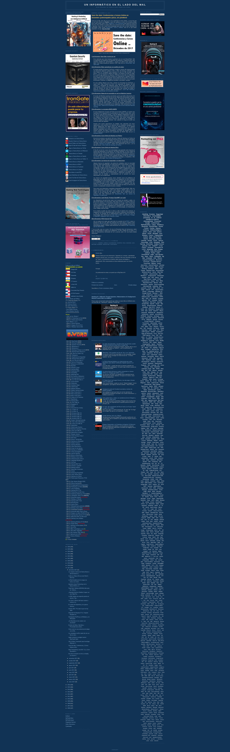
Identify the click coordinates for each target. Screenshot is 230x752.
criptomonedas (153, 274)
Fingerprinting (159, 235)
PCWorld (143, 316)
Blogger (158, 396)
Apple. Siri (155, 640)
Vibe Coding (148, 475)
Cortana (144, 528)
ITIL (146, 665)
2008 (68, 703)
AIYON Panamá (74, 293)
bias (146, 400)
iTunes (154, 726)
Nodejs (161, 531)
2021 (68, 558)
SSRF (157, 517)
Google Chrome (146, 293)
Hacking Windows (75, 444)
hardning (149, 724)
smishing (144, 738)
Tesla (142, 519)
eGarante (157, 538)
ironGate (150, 728)
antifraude (162, 519)
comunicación (152, 558)
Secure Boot (156, 580)
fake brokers (153, 628)
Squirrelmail (159, 617)
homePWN (143, 630)
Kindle (156, 670)
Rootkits (149, 465)
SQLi (148, 372)
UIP (147, 703)
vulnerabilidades (150, 396)
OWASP (156, 440)
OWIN (149, 684)
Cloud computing (159, 284)
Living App (148, 317)
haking (162, 628)
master (161, 468)
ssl (146, 337)
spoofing (159, 302)
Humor (161, 226)
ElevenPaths (109, 27)
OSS (146, 684)
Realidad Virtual (145, 449)
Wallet (157, 500)
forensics (145, 377)
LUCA (115, 27)
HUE (162, 602)
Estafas (160, 249)
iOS (150, 246)
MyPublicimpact (70, 720)
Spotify (151, 386)
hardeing (159, 723)
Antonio (98, 253)
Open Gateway (156, 384)
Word (161, 623)
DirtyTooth (145, 402)
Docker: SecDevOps (76, 439)
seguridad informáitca (157, 523)
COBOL (146, 598)
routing (142, 563)
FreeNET (160, 600)
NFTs (161, 349)
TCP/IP (162, 465)
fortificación (149, 295)
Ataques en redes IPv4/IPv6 (78, 513)
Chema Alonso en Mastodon (75, 161)
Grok (151, 547)
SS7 (145, 580)
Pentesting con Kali (77, 318)
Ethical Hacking (76, 323)
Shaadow (162, 580)
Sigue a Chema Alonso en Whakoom (78, 151)
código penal (148, 626)
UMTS (152, 500)
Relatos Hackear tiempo (77, 390)
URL (150, 703)
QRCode (149, 579)
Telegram (149, 319)
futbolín (145, 723)
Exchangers (161, 652)
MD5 (142, 675)
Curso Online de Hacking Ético (113, 158)
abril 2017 (71, 674)
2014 (68, 689)
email (156, 479)
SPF (152, 403)
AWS (143, 460)
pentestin (161, 521)
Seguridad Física (147, 282)
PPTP (162, 484)
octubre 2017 (72, 660)
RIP (145, 691)
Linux (160, 233)
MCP (156, 573)
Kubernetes (74, 383)
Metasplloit (156, 677)
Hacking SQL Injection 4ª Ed (78, 515)
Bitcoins (156, 282)
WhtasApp (155, 707)
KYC (142, 607)
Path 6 (143, 554)
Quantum (150, 316)
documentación (145, 361)
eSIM (142, 628)
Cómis (149, 649)
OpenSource (144, 386)
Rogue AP (144, 517)
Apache (151, 284)
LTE (153, 573)
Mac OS (153, 675)
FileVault (151, 654)
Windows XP (151, 312)
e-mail (160, 246)
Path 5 (154, 398)
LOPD (150, 358)
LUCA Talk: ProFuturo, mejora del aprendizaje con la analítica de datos (114, 90)
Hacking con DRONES (77, 450)
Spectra (160, 240)
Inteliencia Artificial (145, 667)
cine (151, 347)
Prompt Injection (149, 321)
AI (152, 217)
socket (148, 738)
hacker (155, 379)
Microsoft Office (152, 391)
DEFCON (158, 424)
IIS (150, 298)
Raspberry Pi (74, 404)
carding (147, 502)
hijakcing (154, 724)
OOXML (153, 331)
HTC (146, 661)
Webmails (159, 375)
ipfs (163, 630)
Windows (145, 235)
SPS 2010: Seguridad (76, 530)
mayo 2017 (72, 672)
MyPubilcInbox (145, 516)
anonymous (158, 477)
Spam (146, 256)
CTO (155, 526)
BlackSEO (157, 367)
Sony (162, 535)
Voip (161, 360)
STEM (146, 695)
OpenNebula (160, 686)
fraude (159, 263)
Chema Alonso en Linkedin (75, 169)
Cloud (150, 310)
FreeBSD (145, 656)
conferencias (155, 223)
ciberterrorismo (146, 451)
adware (146, 347)
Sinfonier (153, 372)
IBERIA (159, 663)
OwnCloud (150, 688)
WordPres (155, 710)
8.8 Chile (73, 272)
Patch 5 (155, 688)
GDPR (150, 402)
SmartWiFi (145, 379)
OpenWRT (144, 688)
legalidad (155, 347)
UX (148, 519)
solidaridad (155, 633)
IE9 (143, 433)
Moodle (156, 514)
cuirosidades (153, 714)
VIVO (152, 519)
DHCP (161, 566)
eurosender (151, 717)
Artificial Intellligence (145, 642)
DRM (160, 598)
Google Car (153, 545)
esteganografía (146, 344)
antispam (161, 386)
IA (154, 217)
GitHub (147, 381)
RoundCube (154, 616)
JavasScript (161, 668)
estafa (159, 716)
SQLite (155, 428)
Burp (161, 596)
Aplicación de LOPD (75, 534)
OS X (150, 433)
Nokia (158, 610)
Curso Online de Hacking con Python (111, 145)
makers (160, 354)
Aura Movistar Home (155, 642)
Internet (145, 239)
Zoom (146, 538)
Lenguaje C (145, 551)
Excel (155, 333)
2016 (68, 684)
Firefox (150, 288)
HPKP (158, 602)
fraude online (159, 309)
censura (152, 502)
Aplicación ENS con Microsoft (79, 516)
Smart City (156, 474)
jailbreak (144, 300)
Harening (161, 661)
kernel (157, 417)
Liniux (145, 674)
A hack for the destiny (76, 448)
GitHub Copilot (152, 447)
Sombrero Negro (75, 385)
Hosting (149, 549)
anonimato (151, 340)
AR (148, 637)
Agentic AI (151, 377)
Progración (144, 689)
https (149, 324)
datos (143, 351)
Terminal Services (158, 337)
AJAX (143, 637)
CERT (142, 598)
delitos (157, 503)
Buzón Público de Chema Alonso (77, 143)
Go (143, 496)
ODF (161, 351)
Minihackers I (75, 348)
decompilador (155, 626)
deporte (144, 468)
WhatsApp (150, 249)
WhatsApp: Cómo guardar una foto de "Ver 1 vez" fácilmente (118, 352)
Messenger (159, 419)
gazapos (149, 723)
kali (146, 309)
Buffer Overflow (148, 482)
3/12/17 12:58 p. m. (102, 278)
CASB (144, 645)
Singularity (153, 582)
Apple (150, 237)
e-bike (160, 589)
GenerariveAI (151, 656)
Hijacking (155, 338)
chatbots (147, 410)
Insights (156, 665)
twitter (152, 254)
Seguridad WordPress (76, 460)
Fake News (145, 330)
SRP (158, 693)
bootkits (143, 521)
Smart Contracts (156, 416)
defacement (152, 503)
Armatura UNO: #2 (76, 416)
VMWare (159, 584)
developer (156, 316)
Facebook (150, 247)
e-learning (150, 591)
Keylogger (147, 607)
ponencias (151, 733)
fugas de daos (159, 721)
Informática (151, 665)
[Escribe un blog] (94, 239)
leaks (152, 444)
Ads (142, 453)
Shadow (144, 582)
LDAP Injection (146, 335)
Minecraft (144, 679)
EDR (156, 509)
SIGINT (151, 693)
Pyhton (147, 554)
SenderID (150, 474)
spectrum (153, 738)
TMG (142, 702)
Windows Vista (150, 270)
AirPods (147, 507)
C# (162, 542)
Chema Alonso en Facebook (76, 167)
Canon (150, 598)
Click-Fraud (160, 482)
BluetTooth (158, 644)
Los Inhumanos (120, 23)
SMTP (144, 486)
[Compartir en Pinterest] (99, 239)
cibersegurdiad (161, 624)
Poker (159, 577)
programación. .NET (146, 735)
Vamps (149, 537)
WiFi (156, 267)
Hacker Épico (74, 504)
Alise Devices (148, 596)
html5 (155, 458)
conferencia (145, 314)
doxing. (158, 714)
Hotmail (162, 382)
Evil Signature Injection (152, 652)
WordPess (150, 710)
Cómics (144, 247)
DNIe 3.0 (154, 528)
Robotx (162, 691)
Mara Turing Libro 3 (76, 392)
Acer (158, 637)
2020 (68, 560)
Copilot (152, 509)
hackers (159, 231)
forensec (162, 719)
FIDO (143, 654)
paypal (162, 503)
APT (158, 330)
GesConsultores (151, 658)
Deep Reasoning (145, 426)
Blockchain (159, 260)
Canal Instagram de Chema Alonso (78, 180)
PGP (150, 398)
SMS (161, 293)
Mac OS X (152, 307)
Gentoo (162, 570)
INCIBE (152, 603)
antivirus (144, 393)
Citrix (162, 316)
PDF (157, 335)
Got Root (73, 462)
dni (160, 558)
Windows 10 (158, 291)
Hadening (156, 661)
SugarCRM (160, 700)
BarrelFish (143, 644)
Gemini (144, 291)
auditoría (147, 253)
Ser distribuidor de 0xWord (72, 298)
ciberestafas (153, 323)
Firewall (143, 345)
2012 (68, 694)
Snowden (157, 698)
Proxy (153, 335)
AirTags (159, 595)
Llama (160, 338)
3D (161, 437)
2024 (68, 551)
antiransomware (147, 423)
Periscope (160, 688)
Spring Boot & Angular (77, 432)
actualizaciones (153, 586)
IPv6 (157, 281)
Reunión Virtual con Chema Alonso (78, 141)
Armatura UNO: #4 (76, 413)
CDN (157, 565)
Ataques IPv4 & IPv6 (76, 325)
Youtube (144, 277)
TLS (143, 475)
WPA (143, 556)
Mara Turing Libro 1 (76, 395)
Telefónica (113, 244)
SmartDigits (159, 696)
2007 (68, 705)
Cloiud (153, 647)
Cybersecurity (154, 382)
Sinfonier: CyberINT (76, 465)
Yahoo (148, 382)
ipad (149, 277)
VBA (158, 703)
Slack (158, 582)
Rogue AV (144, 616)
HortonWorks (143, 603)
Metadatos (157, 242)
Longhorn (161, 607)
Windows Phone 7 (154, 709)
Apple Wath (148, 640)
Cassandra (159, 645)
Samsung (150, 486)
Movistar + (155, 293)
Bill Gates (158, 491)
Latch (150, 231)
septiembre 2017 (73, 663)
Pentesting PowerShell (77, 472)
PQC (153, 421)
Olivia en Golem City (78, 353)
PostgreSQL (161, 533)
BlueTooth (161, 317)
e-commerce (159, 395)
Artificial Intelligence (156, 230)
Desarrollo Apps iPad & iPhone (79, 511)
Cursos (106, 242)
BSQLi (148, 424)
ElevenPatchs (144, 652)
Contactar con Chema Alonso (76, 138)
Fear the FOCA (71, 302)
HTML (144, 372)
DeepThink (155, 568)
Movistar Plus (155, 349)
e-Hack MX (73, 284)
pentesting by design (147, 731)
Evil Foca (145, 342)
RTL (153, 579)
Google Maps (144, 484)
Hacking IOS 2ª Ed (76, 490)
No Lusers (152, 239)
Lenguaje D (154, 672)
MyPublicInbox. (152, 681)
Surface (143, 619)
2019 (68, 563)
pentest (145, 231)
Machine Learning (97, 244)
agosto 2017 (72, 665)
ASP (143, 507)
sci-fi (161, 410)
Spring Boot (74, 425)
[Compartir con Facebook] (97, 239)
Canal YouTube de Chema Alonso (77, 177)
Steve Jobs (144, 435)
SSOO (148, 617)
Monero (152, 531)
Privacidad (157, 221)
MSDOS (143, 454)
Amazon (154, 317)
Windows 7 (144, 275)
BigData (153, 263)
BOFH (153, 491)
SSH (162, 398)
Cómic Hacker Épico (76, 474)
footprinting (150, 353)
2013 (68, 691)
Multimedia (149, 440)
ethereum (153, 361)
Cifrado (143, 270)
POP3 (151, 577)
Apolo (153, 596)
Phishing (144, 268)
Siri (157, 372)
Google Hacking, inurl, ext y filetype (112, 415)
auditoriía (151, 712)
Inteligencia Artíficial (154, 667)
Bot (156, 444)
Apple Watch (153, 542)
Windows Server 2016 (77, 327)
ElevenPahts (160, 453)
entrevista (148, 437)
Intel (158, 447)
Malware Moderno (75, 388)
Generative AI (145, 281)
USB (142, 400)
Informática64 (147, 384)
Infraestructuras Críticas (77, 458)
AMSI (156, 595)
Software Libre (146, 296)
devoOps (161, 626)
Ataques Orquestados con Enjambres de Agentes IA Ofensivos (119, 424)
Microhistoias (161, 609)
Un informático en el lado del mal (115, 4)
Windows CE (156, 621)
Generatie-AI (144, 602)
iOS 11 (158, 724)
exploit (154, 279)
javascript (144, 312)
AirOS (162, 637)
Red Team (73, 437)
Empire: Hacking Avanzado (78, 420)
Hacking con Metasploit (77, 441)
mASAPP (156, 521)
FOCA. (146, 654)
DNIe (161, 412)
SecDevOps (160, 433)
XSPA (154, 488)
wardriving (150, 505)
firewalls (162, 538)
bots (161, 335)
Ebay (148, 600)
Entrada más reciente (97, 285)
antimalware (154, 296)
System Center (146, 584)
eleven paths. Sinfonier (148, 716)
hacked (152, 314)
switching (158, 540)
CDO (143, 360)
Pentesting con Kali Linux (77, 492)
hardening (146, 230)
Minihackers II (75, 346)
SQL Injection (159, 254)
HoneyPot (150, 510)
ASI (155, 637)
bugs (161, 268)
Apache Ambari (144, 638)
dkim (161, 403)
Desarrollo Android (76, 497)
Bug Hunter (75, 341)
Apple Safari (153, 453)
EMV (149, 545)
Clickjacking (155, 461)
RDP (146, 416)
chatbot (155, 342)
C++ (162, 644)
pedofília (155, 730)
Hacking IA (74, 343)
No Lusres (158, 682)
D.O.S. (152, 424)
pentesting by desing (146, 523)
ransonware (149, 633)
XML (158, 537)
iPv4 (142, 310)
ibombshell (155, 468)
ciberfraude (144, 589)
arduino (149, 393)
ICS (155, 472)
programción (154, 735)
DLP (160, 470)
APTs (163, 540)
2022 (68, 556)
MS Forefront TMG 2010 (77, 532)
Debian (144, 395)
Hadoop (155, 484)
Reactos (157, 579)
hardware (150, 268)
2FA (160, 274)
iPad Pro (150, 726)
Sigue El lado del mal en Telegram (77, 145)
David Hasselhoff (155, 432)
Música (160, 258)
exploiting (155, 286)
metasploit (149, 258)
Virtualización (144, 488)
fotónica (152, 559)
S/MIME (148, 517)
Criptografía (157, 256)
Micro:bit (158, 575)
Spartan (143, 700)
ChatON (143, 647)
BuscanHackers (148, 526)
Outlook (161, 440)
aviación (161, 556)
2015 (68, 687)
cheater (156, 588)
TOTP (143, 354)
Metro (161, 677)
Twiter (158, 702)
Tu (141, 621)
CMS (149, 461)
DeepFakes (160, 275)
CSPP (142, 407)
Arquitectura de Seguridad (78, 357)
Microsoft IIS (155, 552)
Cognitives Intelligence (146, 495)
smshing (154, 563)
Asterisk (157, 596)
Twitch (144, 621)
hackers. (154, 723)
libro (160, 286)
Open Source (147, 279)
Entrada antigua (132, 285)
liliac (144, 631)
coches (162, 442)
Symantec (151, 619)
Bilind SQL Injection (151, 644)
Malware (158, 228)
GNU (147, 472)
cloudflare (145, 307)
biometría (149, 328)
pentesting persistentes (157, 631)
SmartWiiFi (148, 698)
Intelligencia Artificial (149, 668)
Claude (162, 328)
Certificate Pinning (153, 470)
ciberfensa (154, 624)
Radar (149, 691)
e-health (143, 444)
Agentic (153, 344)
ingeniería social (152, 400)
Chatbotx (148, 647)
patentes (147, 481)
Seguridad (160, 428)
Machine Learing (159, 675)
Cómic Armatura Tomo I (77, 436)
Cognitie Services (159, 647)
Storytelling (74, 372)
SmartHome (159, 331)
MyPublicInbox (69, 718)
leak (146, 310)
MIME (146, 675)
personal (144, 246)
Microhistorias (74, 502)
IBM (153, 368)
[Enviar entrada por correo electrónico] (118, 240)
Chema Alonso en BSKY (74, 164)
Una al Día (73, 527)
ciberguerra (160, 312)
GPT (152, 289)
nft (147, 351)
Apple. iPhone (161, 640)
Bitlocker (160, 507)
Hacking (128, 242)
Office (146, 326)
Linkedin (144, 375)
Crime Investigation (76, 451)
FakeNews (159, 344)
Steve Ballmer (154, 700)
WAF (160, 456)
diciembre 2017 (73, 570)
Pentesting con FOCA (76, 486)
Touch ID (161, 619)
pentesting (106, 244)
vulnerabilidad (160, 563)
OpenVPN (143, 533)
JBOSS (143, 573)
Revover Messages (155, 691)
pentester (143, 356)
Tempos (149, 240)
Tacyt (150, 326)
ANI (146, 637)
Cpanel (150, 566)
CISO (162, 405)
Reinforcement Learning (158, 614)
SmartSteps (153, 617)
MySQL (160, 300)
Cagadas (143, 544)
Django (160, 568)
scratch (161, 489)
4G (143, 470)
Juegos (153, 281)
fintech (153, 719)
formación (145, 226)
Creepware (156, 566)
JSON (156, 549)
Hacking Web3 (75, 369)
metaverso (155, 324)
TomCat (156, 619)
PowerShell (147, 263)
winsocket (156, 740)
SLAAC (149, 498)
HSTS (150, 484)
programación (152, 275)
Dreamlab (73, 275)
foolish (157, 410)
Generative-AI (159, 247)
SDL (159, 616)
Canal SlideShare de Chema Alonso (78, 175)
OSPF (142, 684)
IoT (162, 288)
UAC (145, 328)
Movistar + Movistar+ (151, 679)
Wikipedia (156, 519)
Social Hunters (75, 381)
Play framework (156, 612)
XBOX (155, 386)
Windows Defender (146, 709)
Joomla (159, 389)
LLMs (151, 242)
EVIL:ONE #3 (75, 402)
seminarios (143, 524)
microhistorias (159, 314)
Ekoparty (73, 278)
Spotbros (148, 700)
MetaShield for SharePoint (147, 677)
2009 (68, 701)
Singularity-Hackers (71, 722)
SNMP (153, 517)
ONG (148, 428)
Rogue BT (149, 616)
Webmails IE (149, 707)
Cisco (155, 482)
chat (161, 372)
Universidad (144, 242)
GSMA (146, 447)
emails (156, 716)
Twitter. (162, 702)
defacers (155, 589)
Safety (156, 695)
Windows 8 (151, 309)
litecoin (147, 540)
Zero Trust (155, 556)
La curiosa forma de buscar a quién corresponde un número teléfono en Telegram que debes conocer (118, 372)
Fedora (157, 570)
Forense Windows (75, 536)
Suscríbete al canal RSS (75, 172)
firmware (157, 719)
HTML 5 (156, 530)
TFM (152, 584)
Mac (154, 358)
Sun (154, 409)
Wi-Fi (150, 488)
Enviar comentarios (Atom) (106, 288)
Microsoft (146, 251)
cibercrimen (144, 265)
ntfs (151, 730)
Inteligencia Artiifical (158, 605)
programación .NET (148, 374)
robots (143, 337)
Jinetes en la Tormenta (77, 397)
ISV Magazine (161, 603)
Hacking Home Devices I (78, 358)
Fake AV (153, 570)
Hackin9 (145, 549)
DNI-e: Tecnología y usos (77, 529)
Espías (142, 570)
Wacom (148, 705)
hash (156, 559)
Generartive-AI (158, 656)
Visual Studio (155, 442)
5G (162, 505)
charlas (152, 228)
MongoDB (157, 531)
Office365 (159, 402)
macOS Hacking (75, 453)
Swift (147, 619)
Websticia (151, 435)
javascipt (160, 559)
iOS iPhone (144, 726)
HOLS (147, 572)
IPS (156, 603)
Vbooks (156, 456)
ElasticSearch (159, 651)
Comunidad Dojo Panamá (77, 290)
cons (143, 295)
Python (153, 253)
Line (151, 607)
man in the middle (150, 593)
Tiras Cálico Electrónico (78, 422)
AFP (152, 595)
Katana (151, 670)
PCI (147, 577)
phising (142, 595)
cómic (154, 360)
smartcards (147, 595)
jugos (154, 728)
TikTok (156, 403)
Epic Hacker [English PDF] (78, 481)
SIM (151, 428)
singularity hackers (154, 351)
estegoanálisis (155, 437)
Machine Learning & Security (78, 429)
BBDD (162, 524)
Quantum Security (76, 344)
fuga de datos (159, 289)
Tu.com (155, 381)
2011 (68, 696)
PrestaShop (144, 535)
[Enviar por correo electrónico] (92, 239)
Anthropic (152, 524)
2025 (68, 549)
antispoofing (160, 488)
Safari (149, 456)
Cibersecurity (160, 526)
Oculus (153, 684)
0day (148, 388)
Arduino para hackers (76, 319)
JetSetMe (147, 670)
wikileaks (160, 370)
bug (142, 256)
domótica (149, 468)
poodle (155, 733)
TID (142, 347)
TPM (145, 702)
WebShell (143, 707)
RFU (162, 689)
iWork (151, 521)
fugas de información (147, 333)
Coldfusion (144, 545)
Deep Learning (149, 267)
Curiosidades (156, 216)
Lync (162, 674)
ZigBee (159, 710)
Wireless (159, 305)
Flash (156, 600)
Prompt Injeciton (150, 689)
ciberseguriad (161, 712)
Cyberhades (69, 726)
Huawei (155, 663)
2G (159, 505)
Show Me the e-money (77, 407)
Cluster (73, 471)
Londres (154, 674)
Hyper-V (152, 572)
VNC (148, 621)
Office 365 (149, 409)
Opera (153, 433)
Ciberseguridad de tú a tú (77, 378)
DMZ (160, 461)
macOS (145, 363)
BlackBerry (145, 493)
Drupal (161, 495)
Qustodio (147, 614)
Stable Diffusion (157, 486)
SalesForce (149, 580)
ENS (162, 396)
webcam (154, 370)
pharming (144, 633)
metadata (154, 300)
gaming (155, 319)
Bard (157, 377)
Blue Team (161, 400)
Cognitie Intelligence (159, 544)
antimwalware (143, 624)
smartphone (149, 338)
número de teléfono (148, 561)
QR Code (161, 516)
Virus (142, 430)
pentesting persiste (157, 731)
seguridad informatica (157, 737)
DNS (154, 288)
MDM (143, 512)
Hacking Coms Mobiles (77, 518)
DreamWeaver (152, 651)
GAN (154, 419)
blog (160, 282)
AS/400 (152, 637)
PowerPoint (143, 579)
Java (142, 326)
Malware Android (75, 467)
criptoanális (147, 714)
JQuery (156, 668)
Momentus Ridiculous (158, 407)
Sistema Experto (146, 696)
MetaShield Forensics (146, 552)
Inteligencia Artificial (152, 219)
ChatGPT (155, 246)
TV (152, 456)
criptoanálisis (155, 393)
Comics (151, 235)
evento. (156, 717)
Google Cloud (148, 407)
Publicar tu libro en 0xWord (73, 265)
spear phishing (145, 412)
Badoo (162, 642)
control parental (145, 432)
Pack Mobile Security (71, 309)
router (162, 561)
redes (158, 253)
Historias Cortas (75, 367)
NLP (154, 610)
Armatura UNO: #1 (76, 418)
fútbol (160, 479)
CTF (148, 509)
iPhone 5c (149, 630)
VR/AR (157, 368)
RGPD (142, 691)
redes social (145, 737)
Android (145, 237)
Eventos (119, 242)
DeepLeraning (145, 651)
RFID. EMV (157, 689)
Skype (149, 416)
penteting (161, 593)
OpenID (155, 686)
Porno (155, 496)
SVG (150, 695)
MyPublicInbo (159, 679)
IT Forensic (73, 281)
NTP (162, 575)
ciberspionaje (145, 479)
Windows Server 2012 (76, 508)
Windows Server (146, 272)
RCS (151, 614)
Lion (158, 472)
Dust (146, 370)
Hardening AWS (75, 371)
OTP (142, 416)
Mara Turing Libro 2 (76, 393)
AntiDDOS (153, 460)
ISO (144, 665)
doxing (142, 405)
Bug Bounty (74, 399)
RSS (150, 370)
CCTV (153, 565)
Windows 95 (147, 556)
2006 (68, 708)
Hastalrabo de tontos (158, 414)
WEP (151, 621)
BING (161, 281)
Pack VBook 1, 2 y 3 (71, 321)
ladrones (142, 540)
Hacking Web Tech (76, 464)
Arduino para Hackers (76, 427)
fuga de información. (150, 721)
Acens (148, 542)
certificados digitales (150, 417)
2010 (68, 698)
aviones (145, 558)
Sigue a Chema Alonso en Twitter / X (78, 159)
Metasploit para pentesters (80, 506)
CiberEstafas (74, 386)
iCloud (147, 521)
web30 (156, 505)
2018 (68, 565)
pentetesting (145, 733)
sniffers (143, 396)
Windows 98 (160, 707)
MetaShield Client (154, 512)
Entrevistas (149, 244)
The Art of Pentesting (76, 362)
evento (154, 423)
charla (144, 353)
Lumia (158, 674)
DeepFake (156, 495)
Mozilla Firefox (152, 375)
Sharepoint (161, 449)
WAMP (144, 705)
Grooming (144, 510)
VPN (158, 360)
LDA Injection (161, 670)
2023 (68, 553)
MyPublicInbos (145, 681)
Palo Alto (155, 577)
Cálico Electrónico (72, 305)
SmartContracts (151, 305)
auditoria (149, 624)
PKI (159, 454)
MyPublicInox (159, 681)
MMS (149, 675)
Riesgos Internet (75, 434)
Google (147, 223)
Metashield (144, 391)
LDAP (150, 330)
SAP (142, 580)
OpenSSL (154, 454)
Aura (155, 249)
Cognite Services (150, 544)
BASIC (149, 491)
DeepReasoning (146, 463)
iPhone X (159, 630)
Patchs (148, 533)
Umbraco (154, 703)
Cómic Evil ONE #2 (77, 423)
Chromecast (155, 598)
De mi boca (158, 649)
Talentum (155, 326)
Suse (161, 582)
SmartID (162, 474)
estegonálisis (145, 717)
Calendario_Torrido (146, 368)
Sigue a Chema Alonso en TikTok (77, 148)
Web (157, 705)
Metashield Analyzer (150, 575)
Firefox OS (156, 654)
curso (148, 354)
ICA (159, 484)
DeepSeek (148, 360)
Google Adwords (159, 658)
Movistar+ (161, 345)
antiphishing (159, 409)
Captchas (156, 388)
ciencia (143, 503)
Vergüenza (111, 23)
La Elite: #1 (75, 409)
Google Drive (160, 545)
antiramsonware (144, 712)
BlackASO (148, 565)
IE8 (153, 549)
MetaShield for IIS (153, 609)
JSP (163, 530)
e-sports (151, 458)
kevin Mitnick (154, 451)
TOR (150, 342)
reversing (153, 365)
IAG (160, 530)
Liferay (159, 672)
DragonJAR (73, 269)
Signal (148, 582)
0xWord (68, 716)
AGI (162, 635)
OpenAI (152, 303)
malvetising (159, 728)
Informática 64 (152, 389)
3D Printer (153, 412)
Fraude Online (74, 523)
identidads (145, 728)
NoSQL (155, 516)
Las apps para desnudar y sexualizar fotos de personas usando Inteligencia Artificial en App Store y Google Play (119, 344)
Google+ (143, 530)
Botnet (156, 356)
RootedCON (153, 554)
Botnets (151, 337)
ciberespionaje (147, 286)
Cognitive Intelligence (149, 260)
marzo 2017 (72, 677)
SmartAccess (153, 696)
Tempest (149, 442)
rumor (150, 737)
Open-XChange (149, 686)
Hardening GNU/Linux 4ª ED (78, 493)
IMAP (148, 603)
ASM (147, 470)
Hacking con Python (76, 476)
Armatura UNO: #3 (76, 414)
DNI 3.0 (153, 649)
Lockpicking (155, 607)
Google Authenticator (147, 414)
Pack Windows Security (72, 311)
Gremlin (147, 496)
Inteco (160, 665)
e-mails (144, 388)
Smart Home (158, 421)
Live (150, 551)
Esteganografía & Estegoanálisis (79, 485)
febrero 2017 (72, 679)
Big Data (73, 365)
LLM (154, 231)
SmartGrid (143, 698)
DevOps (149, 395)
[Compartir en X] (96, 239)
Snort (153, 698)
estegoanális (147, 628)
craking (142, 714)
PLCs (142, 474)
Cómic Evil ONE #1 (76, 430)
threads (160, 633)
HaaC (151, 472)
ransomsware (157, 561)
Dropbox (143, 472)
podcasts (143, 288)
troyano (156, 374)
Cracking (160, 298)
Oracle (157, 303)
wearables (144, 635)
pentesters (150, 363)
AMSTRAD (157, 405)
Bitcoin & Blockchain (76, 455)
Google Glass (146, 547)
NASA (149, 682)
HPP (161, 547)
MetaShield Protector (151, 345)
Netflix (144, 421)
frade (144, 721)
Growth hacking (149, 530)
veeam (151, 740)
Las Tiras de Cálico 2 (77, 379)
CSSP (155, 645)
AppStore (158, 524)
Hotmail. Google (149, 663)
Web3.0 (154, 537)
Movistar (161, 267)
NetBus (153, 682)
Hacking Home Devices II (78, 351)
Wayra (161, 310)
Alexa (151, 367)
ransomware (151, 356)
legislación (159, 358)
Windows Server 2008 (157, 475)
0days (158, 481)
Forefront (154, 439)
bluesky (155, 712)
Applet (158, 542)
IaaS (143, 605)
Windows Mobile (145, 467)
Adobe (147, 460)
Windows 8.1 (148, 430)
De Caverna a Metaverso (77, 376)
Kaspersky (148, 573)
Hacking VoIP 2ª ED (76, 501)
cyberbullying (144, 458)
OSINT (73, 406)
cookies (152, 479)
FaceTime (159, 528)
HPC (143, 661)
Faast (142, 317)
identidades (159, 726)
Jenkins (142, 670)
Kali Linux (160, 333)
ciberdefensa (158, 502)
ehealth (148, 444)
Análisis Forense (75, 443)
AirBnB (143, 565)
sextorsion (160, 458)
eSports (155, 591)
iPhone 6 (143, 593)
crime (157, 558)
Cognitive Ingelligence (156, 493)
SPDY (155, 693)
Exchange (147, 570)
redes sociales (158, 295)
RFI (145, 474)
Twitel (150, 379)
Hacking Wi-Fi (74, 400)
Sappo (153, 498)
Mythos (151, 516)
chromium (161, 588)
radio (160, 324)
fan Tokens (156, 328)
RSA (153, 395)
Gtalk (144, 572)
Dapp (143, 568)
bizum (152, 588)
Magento (147, 512)
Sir (163, 695)
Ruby (158, 398)
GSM (160, 374)
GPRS (161, 296)
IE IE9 (159, 279)
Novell (151, 496)
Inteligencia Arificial (149, 605)
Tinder (148, 500)
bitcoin (154, 272)
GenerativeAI (145, 254)
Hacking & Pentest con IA (78, 350)
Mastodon (143, 465)
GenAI (149, 233)
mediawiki (144, 730)
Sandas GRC (151, 535)
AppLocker (143, 640)
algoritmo (157, 435)
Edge (161, 432)
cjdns (143, 626)
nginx (142, 561)
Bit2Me (162, 340)
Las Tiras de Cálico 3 (77, 360)
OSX (144, 577)
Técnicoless (145, 323)
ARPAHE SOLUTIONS (76, 296)
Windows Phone (154, 467)
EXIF (144, 600)
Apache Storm (160, 638)
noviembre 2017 (73, 658)
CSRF (150, 419)
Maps (148, 531)
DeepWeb (147, 439)
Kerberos (143, 531)
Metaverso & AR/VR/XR (77, 364)
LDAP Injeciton (144, 672)
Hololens (142, 663)
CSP (151, 645)
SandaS (161, 517)
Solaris (162, 698)
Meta (146, 433)
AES (148, 524)
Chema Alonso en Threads (75, 153)
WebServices (145, 586)
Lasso (160, 549)
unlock (147, 740)
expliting (148, 719)
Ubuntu (158, 307)
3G (151, 388)
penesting (160, 730)
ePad (163, 714)
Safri (160, 695)
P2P (160, 377)
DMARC (149, 528)
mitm (154, 258)
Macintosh (154, 551)
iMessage (144, 489)
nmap (142, 481)
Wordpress (146, 302)
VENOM (162, 703)
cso (147, 503)
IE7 (159, 463)
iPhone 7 (154, 630)
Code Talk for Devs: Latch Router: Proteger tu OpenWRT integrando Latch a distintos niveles (114, 215)
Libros (154, 224)
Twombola (143, 703)
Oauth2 (144, 409)
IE (161, 572)
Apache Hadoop (153, 507)
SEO (149, 365)
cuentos (153, 410)
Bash (143, 526)
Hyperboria (157, 572)
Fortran (161, 654)
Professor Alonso (72, 304)
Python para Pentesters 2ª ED (79, 478)
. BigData (149, 635)
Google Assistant (152, 602)
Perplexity (143, 365)
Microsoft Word (150, 514)
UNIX (145, 519)
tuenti (161, 393)
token (154, 330)
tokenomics (144, 284)
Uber (155, 584)
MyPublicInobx (146, 610)
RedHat (152, 449)
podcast (148, 289)
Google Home (154, 426)
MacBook (148, 454)
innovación (146, 261)
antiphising (160, 586)
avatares (161, 467)
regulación (144, 505)
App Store (146, 453)
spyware (160, 451)
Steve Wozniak (155, 465)
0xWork (154, 635)
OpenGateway (146, 403)
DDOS (142, 439)
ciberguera (150, 589)
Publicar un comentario (98, 282)
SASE (143, 693)
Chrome (160, 319)
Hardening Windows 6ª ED (77, 522)
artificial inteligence (145, 588)
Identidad (155, 233)
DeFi (163, 424)
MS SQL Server (158, 353)
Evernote (152, 600)
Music (162, 472)
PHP (149, 300)
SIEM (147, 693)
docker (160, 323)
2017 (68, 567)
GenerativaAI (144, 658)
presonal (160, 733)
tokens (157, 277)
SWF (153, 695)
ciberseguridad (148, 221)
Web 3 (160, 705)
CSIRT (148, 645)
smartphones (148, 563)
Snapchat (157, 535)
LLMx (149, 672)
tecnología (145, 419)
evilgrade (160, 591)
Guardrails (156, 547)
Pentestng (149, 612)
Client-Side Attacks (76, 446)
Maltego (160, 551)
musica (156, 593)
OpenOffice (161, 391)
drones (147, 405)
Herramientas (160, 270)
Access (143, 542)
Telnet (154, 702)
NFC (155, 402)
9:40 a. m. (115, 240)
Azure (157, 340)
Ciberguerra (75, 355)
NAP (151, 610)
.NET (143, 298)
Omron (157, 684)
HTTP (143, 319)
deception (151, 538)
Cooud (145, 649)
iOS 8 (162, 724)
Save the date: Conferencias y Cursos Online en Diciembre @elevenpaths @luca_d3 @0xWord (110, 16)
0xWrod (158, 635)
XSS (152, 277)
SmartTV (155, 310)
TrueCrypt (144, 537)
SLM (156, 449)
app (143, 410)
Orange (161, 552)
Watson (153, 705)
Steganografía (159, 498)
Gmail (158, 288)
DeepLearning (158, 363)
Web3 (151, 256)
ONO (162, 682)
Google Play (145, 303)
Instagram (148, 349)
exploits (144, 324)
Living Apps (151, 291)
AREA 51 (73, 287)
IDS (156, 463)
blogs (142, 289)
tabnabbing (160, 738)
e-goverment (154, 354)
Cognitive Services (156, 261)
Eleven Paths (157, 237)
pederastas (148, 631)
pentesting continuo (153, 489)
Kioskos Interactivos (157, 510)
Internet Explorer (153, 265)
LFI (161, 463)
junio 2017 (72, 670)
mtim (148, 730)
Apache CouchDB (152, 638)
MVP (158, 439)
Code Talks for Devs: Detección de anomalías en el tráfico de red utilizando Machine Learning (114, 105)
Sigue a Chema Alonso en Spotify (77, 156)
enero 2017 (72, 681)
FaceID (159, 509)
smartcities (153, 481)
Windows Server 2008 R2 (154, 623)
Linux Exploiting (75, 488)
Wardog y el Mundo (76, 499)
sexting (162, 417)
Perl (152, 533)
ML (151, 381)
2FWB (144, 491)
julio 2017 (71, 667)
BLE (158, 412)
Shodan (154, 298)
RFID (162, 447)
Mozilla (160, 514)
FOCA (127, 221)
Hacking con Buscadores (77, 525)
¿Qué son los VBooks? (72, 316)
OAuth (148, 421)
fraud (158, 628)
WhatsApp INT (75, 374)
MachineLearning (144, 609)
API (158, 365)
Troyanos (157, 321)
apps (143, 338)
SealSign (143, 442)
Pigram (155, 533)
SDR (158, 554)
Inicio (115, 285)
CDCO (144, 509)
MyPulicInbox (144, 682)
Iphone (144, 233)
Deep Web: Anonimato (77, 469)
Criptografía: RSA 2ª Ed (77, 495)
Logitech (149, 674)
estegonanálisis (145, 559)
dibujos (160, 342)
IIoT (163, 663)
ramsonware (160, 735)
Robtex (162, 579)
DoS (153, 463)
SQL (161, 554)
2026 (68, 546)
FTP (157, 446)
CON (161, 277)
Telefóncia (150, 702)
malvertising (152, 540)
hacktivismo (160, 361)
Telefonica (143, 500)
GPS (147, 298)
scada (151, 405)
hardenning (143, 724)
